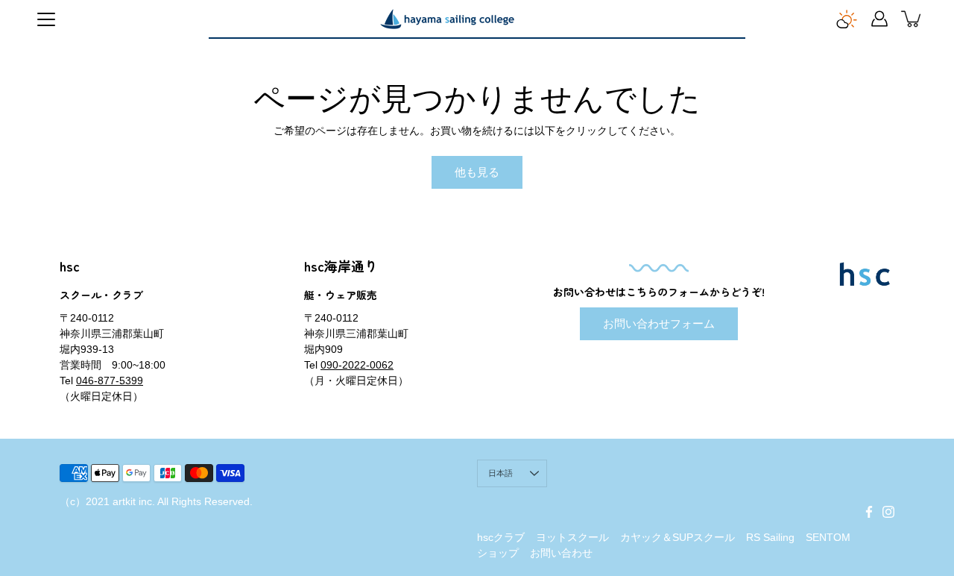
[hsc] (447, 18)
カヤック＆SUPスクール (677, 537)
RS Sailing (770, 537)
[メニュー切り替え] (46, 19)
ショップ (498, 553)
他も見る (477, 172)
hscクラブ (501, 537)
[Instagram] (888, 512)
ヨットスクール (572, 537)
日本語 (501, 473)
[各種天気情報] (847, 19)
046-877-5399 (109, 380)
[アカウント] (879, 19)
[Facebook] (869, 512)
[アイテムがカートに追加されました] (912, 19)
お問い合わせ (561, 553)
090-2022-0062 (357, 365)
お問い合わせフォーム (659, 323)
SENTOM (828, 537)
